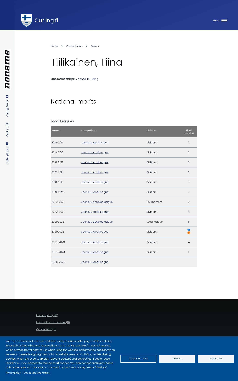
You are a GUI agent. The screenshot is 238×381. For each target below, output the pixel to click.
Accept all (216, 358)
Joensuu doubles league (97, 202)
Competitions (74, 46)
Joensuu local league (94, 142)
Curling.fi (46, 20)
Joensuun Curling (87, 79)
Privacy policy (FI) (47, 315)
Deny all (177, 358)
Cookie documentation (37, 373)
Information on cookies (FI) (53, 322)
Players (95, 46)
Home (54, 46)
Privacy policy (13, 373)
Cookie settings (138, 358)
